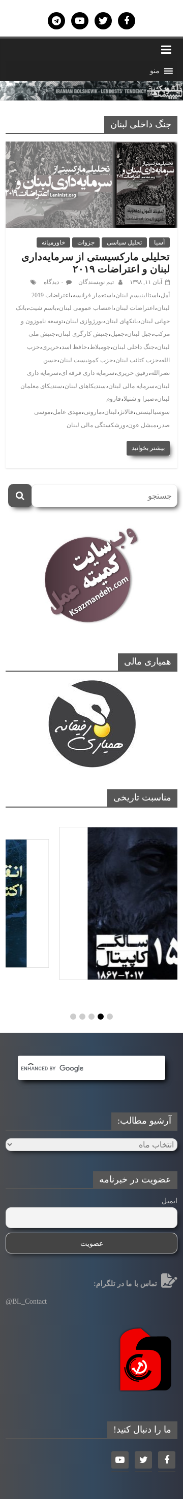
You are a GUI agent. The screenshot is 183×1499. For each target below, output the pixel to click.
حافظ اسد (74, 347)
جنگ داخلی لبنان (134, 347)
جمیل (118, 333)
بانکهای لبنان (121, 321)
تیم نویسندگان (95, 282)
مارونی (93, 411)
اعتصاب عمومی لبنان (86, 307)
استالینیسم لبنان (136, 295)
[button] (155, 71)
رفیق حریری (132, 372)
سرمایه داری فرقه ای (87, 372)
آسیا (159, 242)
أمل (165, 295)
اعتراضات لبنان (135, 307)
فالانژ (126, 411)
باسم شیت (42, 307)
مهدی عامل (67, 411)
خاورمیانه (53, 242)
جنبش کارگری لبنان (83, 333)
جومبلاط (99, 347)
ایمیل (169, 1201)
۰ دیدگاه (54, 282)
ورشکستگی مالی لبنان (96, 425)
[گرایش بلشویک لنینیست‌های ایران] (91, 87)
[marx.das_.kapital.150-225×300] (91, 903)
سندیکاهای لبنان (85, 386)
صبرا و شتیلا (139, 398)
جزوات (86, 242)
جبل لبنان (139, 333)
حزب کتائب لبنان (137, 360)
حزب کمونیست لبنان (86, 360)
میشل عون (142, 425)
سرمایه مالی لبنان (131, 386)
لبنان (110, 411)
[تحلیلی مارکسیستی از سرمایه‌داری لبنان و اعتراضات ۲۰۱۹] (91, 148)
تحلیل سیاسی (124, 242)
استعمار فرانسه (93, 295)
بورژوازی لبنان (84, 321)
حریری (50, 347)
